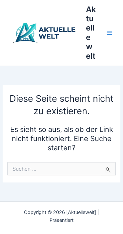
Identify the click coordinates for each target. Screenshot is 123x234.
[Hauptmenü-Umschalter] (109, 33)
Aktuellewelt (91, 33)
